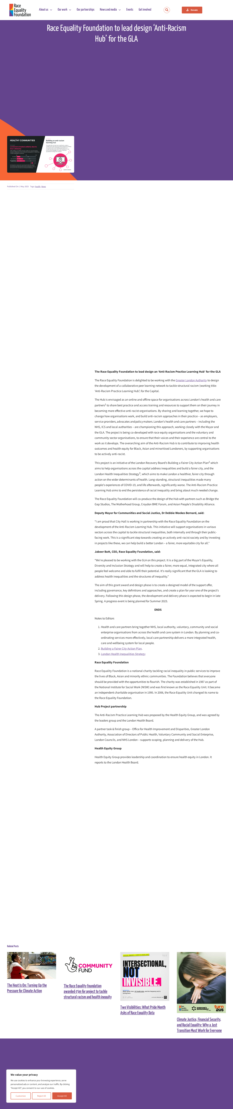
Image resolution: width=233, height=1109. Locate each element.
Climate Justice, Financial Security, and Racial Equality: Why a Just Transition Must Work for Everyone (198, 982)
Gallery (34, 965)
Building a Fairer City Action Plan (121, 648)
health (37, 186)
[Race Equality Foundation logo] (20, 10)
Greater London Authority (191, 380)
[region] (41, 1086)
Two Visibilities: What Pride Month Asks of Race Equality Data (142, 976)
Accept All (62, 1095)
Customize (21, 1095)
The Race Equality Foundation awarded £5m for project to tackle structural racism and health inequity (85, 966)
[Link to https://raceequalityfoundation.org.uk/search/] (167, 10)
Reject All (41, 1095)
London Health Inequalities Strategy (123, 654)
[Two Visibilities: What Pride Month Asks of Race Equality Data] (144, 976)
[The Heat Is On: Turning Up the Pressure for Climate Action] (31, 965)
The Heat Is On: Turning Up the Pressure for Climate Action (29, 965)
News (43, 186)
